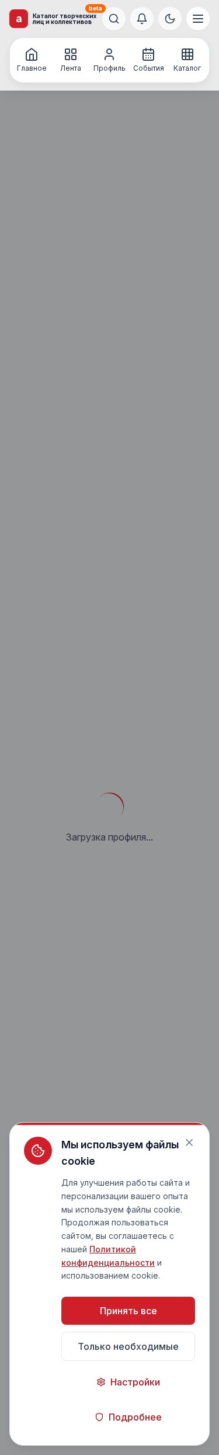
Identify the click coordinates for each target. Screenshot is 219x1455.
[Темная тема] (170, 18)
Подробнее (135, 1417)
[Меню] (198, 18)
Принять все (128, 1311)
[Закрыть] (189, 1142)
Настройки (135, 1382)
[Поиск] (114, 18)
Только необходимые (128, 1346)
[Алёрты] (142, 18)
